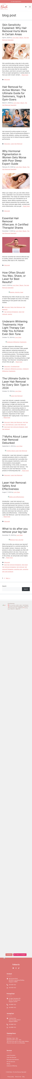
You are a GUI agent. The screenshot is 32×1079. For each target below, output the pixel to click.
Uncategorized (15, 366)
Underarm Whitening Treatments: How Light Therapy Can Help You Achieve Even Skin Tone (14, 328)
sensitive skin (18, 569)
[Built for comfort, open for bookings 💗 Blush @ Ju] (22, 910)
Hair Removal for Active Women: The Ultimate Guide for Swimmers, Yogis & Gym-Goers (14, 93)
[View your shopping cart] (26, 7)
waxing (10, 314)
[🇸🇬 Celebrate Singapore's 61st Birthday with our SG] (22, 684)
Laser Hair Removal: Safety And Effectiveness (14, 485)
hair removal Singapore (11, 312)
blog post (7, 79)
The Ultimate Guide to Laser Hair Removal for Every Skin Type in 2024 (15, 383)
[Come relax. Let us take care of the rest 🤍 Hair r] (9, 922)
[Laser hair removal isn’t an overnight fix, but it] (9, 848)
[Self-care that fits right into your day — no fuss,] (22, 829)
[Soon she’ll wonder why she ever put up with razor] (22, 631)
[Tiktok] (19, 968)
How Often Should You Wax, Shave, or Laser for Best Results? (14, 277)
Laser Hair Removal (16, 144)
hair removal (20, 567)
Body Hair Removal (16, 307)
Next (8, 578)
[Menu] (30, 7)
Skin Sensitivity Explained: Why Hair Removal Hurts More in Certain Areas (14, 29)
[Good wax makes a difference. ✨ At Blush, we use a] (9, 699)
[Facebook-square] (13, 968)
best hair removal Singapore (12, 564)
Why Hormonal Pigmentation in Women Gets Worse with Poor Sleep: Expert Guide (14, 157)
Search (4, 586)
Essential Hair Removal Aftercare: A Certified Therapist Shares (15, 223)
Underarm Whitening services (13, 369)
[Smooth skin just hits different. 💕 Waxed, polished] (9, 632)
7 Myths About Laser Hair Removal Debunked (15, 439)
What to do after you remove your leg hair (15, 530)
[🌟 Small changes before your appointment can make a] (9, 768)
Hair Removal (9, 424)
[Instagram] (16, 968)
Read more (25, 75)
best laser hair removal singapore (14, 427)
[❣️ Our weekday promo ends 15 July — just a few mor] (22, 774)
